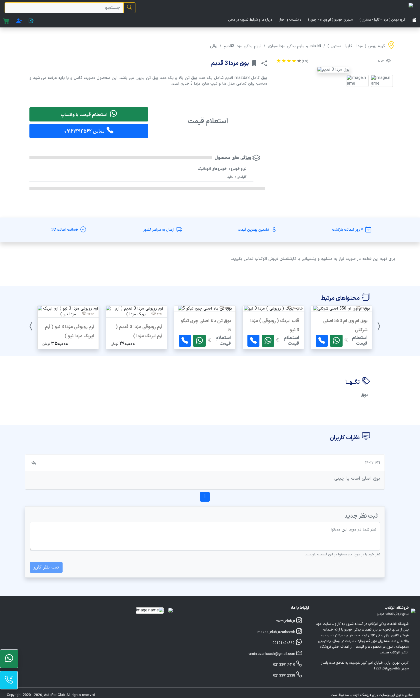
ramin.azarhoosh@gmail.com (272, 654)
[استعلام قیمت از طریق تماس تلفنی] (322, 341)
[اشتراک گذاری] (264, 63)
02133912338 (284, 675)
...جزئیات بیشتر (341, 348)
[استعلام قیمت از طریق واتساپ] (336, 341)
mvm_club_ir (286, 621)
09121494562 (284, 643)
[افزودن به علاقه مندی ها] (254, 63)
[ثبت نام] (19, 21)
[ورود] (31, 21)
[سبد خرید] (6, 21)
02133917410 (284, 664)
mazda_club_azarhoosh (276, 632)
